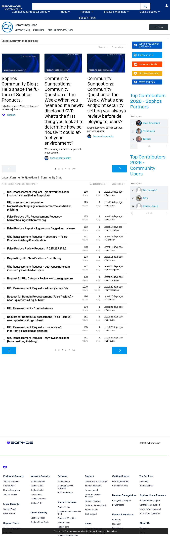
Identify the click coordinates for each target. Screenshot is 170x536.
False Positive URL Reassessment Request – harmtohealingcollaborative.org (34, 218)
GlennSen (110, 239)
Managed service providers (65, 487)
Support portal (91, 490)
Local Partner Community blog (69, 512)
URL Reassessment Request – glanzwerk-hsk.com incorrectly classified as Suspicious (38, 193)
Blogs (63, 11)
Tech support (91, 514)
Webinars (116, 520)
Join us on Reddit (148, 64)
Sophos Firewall (38, 481)
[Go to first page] (147, 213)
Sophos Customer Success (93, 495)
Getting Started (148, 11)
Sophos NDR (36, 503)
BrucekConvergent (151, 123)
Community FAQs (120, 486)
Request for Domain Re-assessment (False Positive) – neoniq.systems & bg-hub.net (40, 318)
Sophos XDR (9, 486)
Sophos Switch (37, 490)
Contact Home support (149, 505)
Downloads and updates (96, 481)
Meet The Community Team (60, 30)
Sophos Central (38, 518)
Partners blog (64, 507)
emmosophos (112, 230)
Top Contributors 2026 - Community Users (148, 165)
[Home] (16, 7)
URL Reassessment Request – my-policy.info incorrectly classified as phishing (34, 329)
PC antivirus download (149, 513)
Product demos (146, 486)
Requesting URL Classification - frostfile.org (34, 258)
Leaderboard (118, 505)
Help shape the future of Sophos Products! (21, 94)
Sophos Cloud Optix (40, 522)
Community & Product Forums (29, 11)
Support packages (93, 486)
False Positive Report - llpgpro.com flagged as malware (41, 228)
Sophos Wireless (38, 499)
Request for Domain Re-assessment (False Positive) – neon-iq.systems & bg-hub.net (40, 298)
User (166, 5)
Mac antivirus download (150, 509)
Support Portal (87, 17)
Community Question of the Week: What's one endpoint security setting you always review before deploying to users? (106, 105)
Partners (85, 11)
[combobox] (86, 6)
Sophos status (91, 510)
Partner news (64, 522)
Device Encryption (11, 490)
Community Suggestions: (57, 81)
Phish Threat (9, 513)
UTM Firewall (36, 494)
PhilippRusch (149, 131)
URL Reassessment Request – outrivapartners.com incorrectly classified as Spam (38, 268)
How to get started (120, 481)
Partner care (63, 527)
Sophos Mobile (10, 494)
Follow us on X (145, 55)
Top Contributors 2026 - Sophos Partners (148, 101)
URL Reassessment (149, 73)
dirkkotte (147, 139)
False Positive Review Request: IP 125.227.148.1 (36, 248)
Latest (113, 191)
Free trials (143, 481)
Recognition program (121, 500)
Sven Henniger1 (150, 190)
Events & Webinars (115, 11)
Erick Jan (110, 195)
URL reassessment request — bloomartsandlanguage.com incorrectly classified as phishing (39, 206)
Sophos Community (60, 157)
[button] (145, 6)
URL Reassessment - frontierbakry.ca (30, 308)
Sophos (11, 114)
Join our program (65, 492)
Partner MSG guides (67, 518)
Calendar (116, 524)
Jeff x (145, 198)
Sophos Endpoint (11, 481)
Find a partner (64, 481)
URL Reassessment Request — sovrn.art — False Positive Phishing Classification (37, 238)
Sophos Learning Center (96, 505)
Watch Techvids (147, 81)
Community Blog (22, 30)
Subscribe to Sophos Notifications (149, 45)
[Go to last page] (149, 146)
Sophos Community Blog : (20, 81)
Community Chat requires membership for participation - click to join (85, 531)
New (161, 27)
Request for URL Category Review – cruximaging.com (40, 278)
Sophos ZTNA (37, 486)
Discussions (38, 30)
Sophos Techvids (92, 501)
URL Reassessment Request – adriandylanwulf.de (37, 288)
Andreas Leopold (150, 206)
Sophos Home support (149, 500)
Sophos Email (9, 509)
